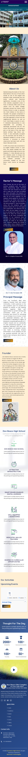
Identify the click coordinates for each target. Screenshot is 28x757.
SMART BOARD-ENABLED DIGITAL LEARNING (14, 493)
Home (9, 708)
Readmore (6, 606)
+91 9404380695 (7, 741)
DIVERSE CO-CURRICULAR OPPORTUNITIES (14, 561)
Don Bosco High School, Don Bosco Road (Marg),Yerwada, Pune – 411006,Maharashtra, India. (9, 735)
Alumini (9, 713)
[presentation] (3, 25)
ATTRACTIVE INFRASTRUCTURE (14, 470)
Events (9, 719)
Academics (10, 710)
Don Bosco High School (13, 750)
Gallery (9, 722)
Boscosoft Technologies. (14, 754)
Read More (14, 169)
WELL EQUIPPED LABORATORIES (14, 516)
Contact (10, 725)
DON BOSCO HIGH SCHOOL (14, 449)
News (9, 716)
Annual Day (6, 602)
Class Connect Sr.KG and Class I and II (11, 9)
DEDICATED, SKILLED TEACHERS (14, 538)
